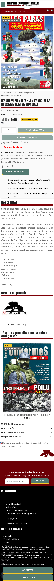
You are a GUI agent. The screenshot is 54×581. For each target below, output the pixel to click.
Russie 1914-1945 (8, 162)
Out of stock (21, 410)
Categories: (7, 152)
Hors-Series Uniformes (33, 152)
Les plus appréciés (11, 436)
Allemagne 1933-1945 (23, 155)
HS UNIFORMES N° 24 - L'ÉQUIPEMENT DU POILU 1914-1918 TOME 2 (27, 415)
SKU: (3, 110)
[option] (27, 52)
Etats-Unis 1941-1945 (43, 155)
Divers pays (22, 162)
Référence (6, 324)
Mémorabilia (17, 114)
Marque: (5, 114)
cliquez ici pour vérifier (11, 446)
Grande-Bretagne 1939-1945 (15, 158)
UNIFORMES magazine (12, 424)
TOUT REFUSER (27, 577)
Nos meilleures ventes (13, 432)
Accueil (18, 152)
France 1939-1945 (37, 158)
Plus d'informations (11, 564)
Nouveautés (7, 428)
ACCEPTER (27, 570)
